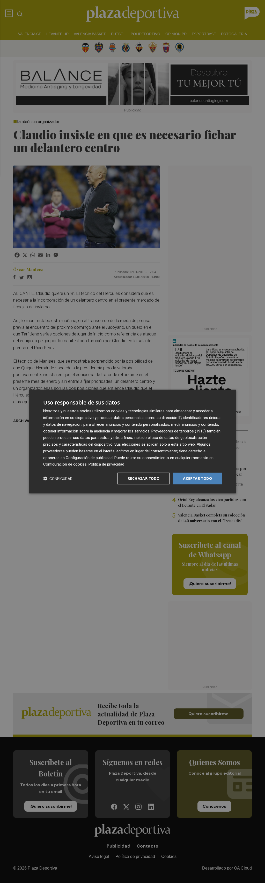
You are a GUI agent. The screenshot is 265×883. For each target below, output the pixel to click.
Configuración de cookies (65, 464)
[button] (57, 479)
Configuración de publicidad (89, 457)
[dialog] (132, 441)
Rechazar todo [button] (143, 478)
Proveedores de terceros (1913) (178, 431)
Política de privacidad (106, 464)
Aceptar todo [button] (197, 478)
